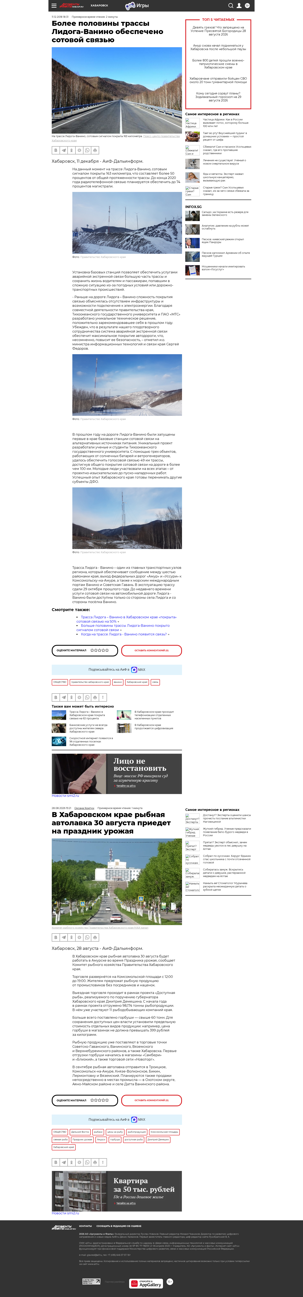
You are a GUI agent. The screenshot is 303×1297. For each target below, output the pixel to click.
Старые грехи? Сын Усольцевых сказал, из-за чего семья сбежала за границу (226, 191)
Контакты (85, 1226)
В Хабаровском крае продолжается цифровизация (154, 726)
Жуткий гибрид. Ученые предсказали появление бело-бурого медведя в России (227, 832)
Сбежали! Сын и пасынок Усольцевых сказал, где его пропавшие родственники (227, 150)
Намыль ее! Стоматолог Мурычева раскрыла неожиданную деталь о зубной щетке (225, 886)
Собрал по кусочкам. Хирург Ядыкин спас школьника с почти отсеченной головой (227, 859)
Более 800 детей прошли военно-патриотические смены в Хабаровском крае (218, 64)
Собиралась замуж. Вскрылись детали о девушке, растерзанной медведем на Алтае (224, 873)
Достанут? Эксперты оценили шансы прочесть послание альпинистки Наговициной (227, 818)
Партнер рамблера (114, 1282)
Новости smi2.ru (65, 796)
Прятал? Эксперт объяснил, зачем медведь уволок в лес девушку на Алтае (225, 845)
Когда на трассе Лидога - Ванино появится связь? (124, 634)
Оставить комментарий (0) (152, 650)
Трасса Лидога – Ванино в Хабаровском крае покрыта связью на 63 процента (87, 715)
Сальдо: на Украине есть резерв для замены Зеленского (225, 213)
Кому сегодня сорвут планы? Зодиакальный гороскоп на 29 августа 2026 (218, 97)
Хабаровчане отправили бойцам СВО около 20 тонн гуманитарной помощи (218, 80)
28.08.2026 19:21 (61, 808)
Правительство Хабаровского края (103, 257)
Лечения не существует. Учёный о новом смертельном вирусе (224, 162)
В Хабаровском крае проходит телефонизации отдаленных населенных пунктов (154, 715)
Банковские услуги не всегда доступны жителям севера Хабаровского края (88, 728)
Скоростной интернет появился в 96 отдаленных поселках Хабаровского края (91, 741)
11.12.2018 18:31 (60, 16)
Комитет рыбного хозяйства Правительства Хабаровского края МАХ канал (100, 927)
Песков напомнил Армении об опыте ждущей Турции (226, 254)
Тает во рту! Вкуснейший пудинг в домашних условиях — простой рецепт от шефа (225, 136)
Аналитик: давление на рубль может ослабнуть (225, 227)
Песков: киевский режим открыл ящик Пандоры (223, 241)
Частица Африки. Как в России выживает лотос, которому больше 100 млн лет (225, 123)
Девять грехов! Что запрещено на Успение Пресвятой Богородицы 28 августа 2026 (218, 31)
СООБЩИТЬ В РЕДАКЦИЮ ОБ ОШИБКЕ (118, 1226)
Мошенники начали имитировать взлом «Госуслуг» (223, 268)
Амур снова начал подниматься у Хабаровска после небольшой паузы (218, 47)
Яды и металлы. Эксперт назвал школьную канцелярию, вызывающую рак (223, 177)
